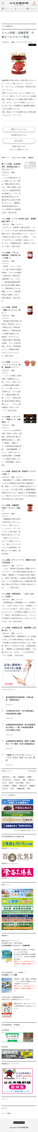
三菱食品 (14, 785)
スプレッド (6, 42)
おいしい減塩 (19, 782)
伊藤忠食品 (21, 777)
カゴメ (28, 782)
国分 (24, 780)
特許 (28, 788)
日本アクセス (6, 777)
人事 (14, 777)
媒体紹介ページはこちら (10, 848)
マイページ (19, 1122)
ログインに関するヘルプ (19, 149)
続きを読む (19, 141)
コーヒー (5, 788)
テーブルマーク (7, 780)
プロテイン (17, 780)
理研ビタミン (23, 785)
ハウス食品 (6, 785)
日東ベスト (32, 780)
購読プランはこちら (19, 129)
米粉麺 (29, 777)
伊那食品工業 (20, 788)
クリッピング (21, 8)
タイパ (12, 788)
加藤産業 (30, 157)
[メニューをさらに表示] (3, 3)
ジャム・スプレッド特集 (18, 157)
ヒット (4, 782)
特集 (13, 42)
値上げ (11, 782)
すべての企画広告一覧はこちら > (25, 830)
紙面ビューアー (9, 8)
